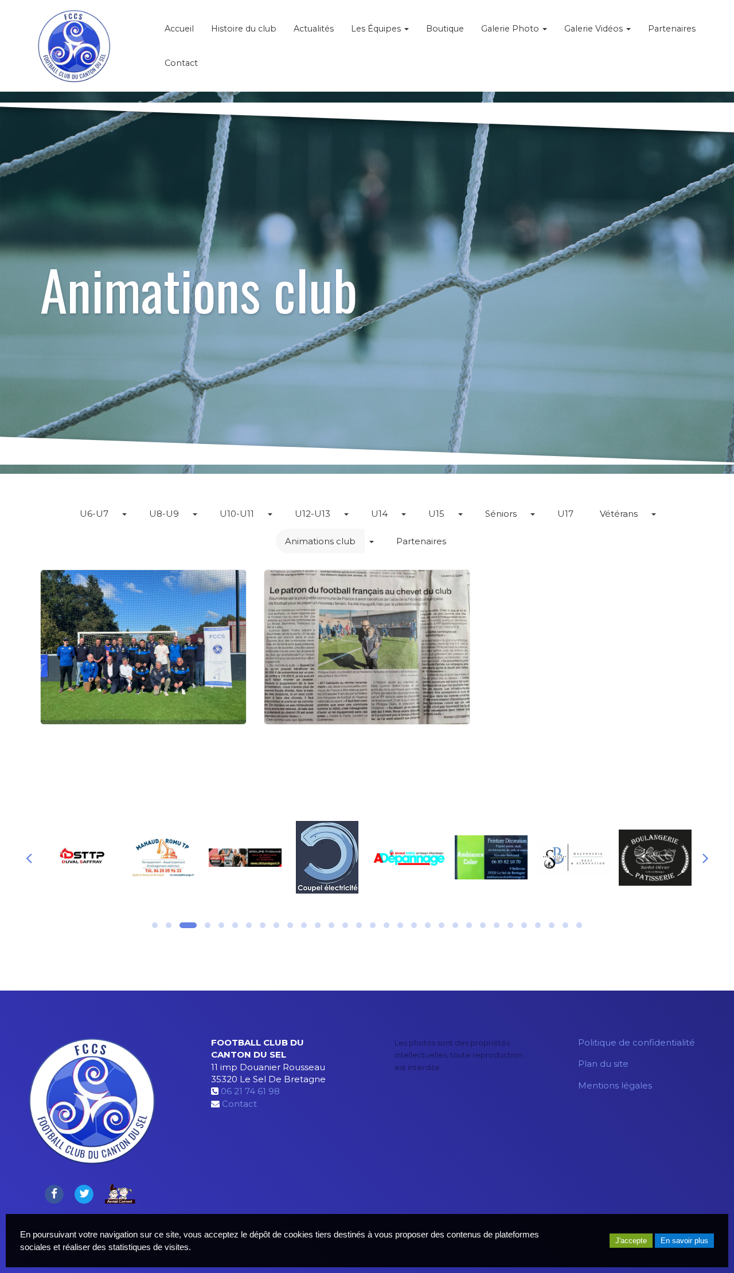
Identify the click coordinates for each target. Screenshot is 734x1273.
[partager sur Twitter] (84, 1193)
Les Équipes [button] (377, 28)
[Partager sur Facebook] (54, 1193)
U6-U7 (94, 513)
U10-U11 (237, 513)
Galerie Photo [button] (511, 28)
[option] (93, 857)
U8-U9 (164, 513)
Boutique (445, 28)
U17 (565, 513)
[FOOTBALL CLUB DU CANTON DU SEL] (74, 45)
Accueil (179, 28)
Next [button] (705, 857)
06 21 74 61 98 (250, 1091)
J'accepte (631, 1240)
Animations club (320, 541)
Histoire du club (243, 28)
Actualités (314, 28)
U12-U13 (312, 513)
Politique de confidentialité (636, 1042)
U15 (436, 513)
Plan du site (603, 1063)
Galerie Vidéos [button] (594, 28)
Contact (181, 63)
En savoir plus (684, 1240)
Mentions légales (615, 1085)
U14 (379, 513)
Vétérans (619, 513)
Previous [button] (28, 857)
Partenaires (672, 28)
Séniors (501, 513)
